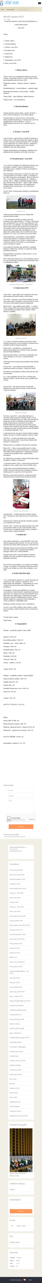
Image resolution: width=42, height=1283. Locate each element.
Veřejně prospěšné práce (18, 1010)
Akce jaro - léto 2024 (17, 893)
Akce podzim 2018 (16, 966)
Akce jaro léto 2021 (16, 930)
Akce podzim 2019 (16, 944)
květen (19, 1226)
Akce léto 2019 (15, 948)
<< (12, 1226)
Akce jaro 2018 (15, 982)
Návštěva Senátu (15, 1065)
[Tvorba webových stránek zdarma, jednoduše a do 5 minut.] (24, 1280)
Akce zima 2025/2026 (17, 875)
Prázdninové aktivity (16, 1005)
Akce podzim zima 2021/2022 (20, 925)
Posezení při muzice (16, 1051)
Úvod (2, 9)
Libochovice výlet (15, 1070)
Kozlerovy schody (15, 1074)
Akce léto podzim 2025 (17, 879)
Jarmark (12, 1084)
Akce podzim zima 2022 (18, 916)
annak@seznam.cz (16, 851)
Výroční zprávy (10, 9)
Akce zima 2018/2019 (17, 962)
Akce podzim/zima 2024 (18, 888)
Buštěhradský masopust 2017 (20, 1038)
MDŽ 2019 (13, 957)
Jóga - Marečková (15, 1033)
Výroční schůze (15, 1024)
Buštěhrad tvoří (15, 1102)
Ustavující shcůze (15, 1111)
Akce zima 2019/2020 (17, 939)
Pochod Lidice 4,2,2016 (17, 1061)
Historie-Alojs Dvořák (17, 1028)
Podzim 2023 (14, 902)
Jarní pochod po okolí (17, 1019)
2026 (23, 1226)
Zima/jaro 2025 (15, 884)
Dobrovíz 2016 (15, 1088)
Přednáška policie (15, 1042)
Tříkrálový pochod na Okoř (19, 1116)
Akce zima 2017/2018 (17, 992)
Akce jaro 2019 (15, 953)
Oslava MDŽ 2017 (16, 1015)
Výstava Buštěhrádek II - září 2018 (19, 972)
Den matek (13, 1097)
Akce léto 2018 (15, 978)
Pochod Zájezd (15, 1106)
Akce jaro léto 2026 (16, 870)
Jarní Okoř (13, 1079)
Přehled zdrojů (15, 1242)
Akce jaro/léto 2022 (16, 921)
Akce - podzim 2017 (16, 996)
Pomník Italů (14, 1056)
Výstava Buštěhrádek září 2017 (20, 1001)
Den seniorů (14, 1093)
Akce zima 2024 (15, 898)
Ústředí (12, 1189)
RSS (30, 1280)
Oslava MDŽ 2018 (16, 987)
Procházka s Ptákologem (18, 1047)
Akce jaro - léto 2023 (17, 907)
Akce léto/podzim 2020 (17, 934)
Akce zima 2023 (15, 911)
